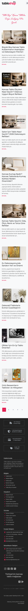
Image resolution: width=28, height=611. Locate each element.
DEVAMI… (4, 65)
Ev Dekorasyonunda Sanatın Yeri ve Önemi (12, 264)
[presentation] (14, 37)
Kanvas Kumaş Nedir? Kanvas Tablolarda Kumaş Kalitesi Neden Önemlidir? (14, 177)
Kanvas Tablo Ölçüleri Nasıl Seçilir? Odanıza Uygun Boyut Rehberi (12, 91)
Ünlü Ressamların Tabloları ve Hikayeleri (12, 386)
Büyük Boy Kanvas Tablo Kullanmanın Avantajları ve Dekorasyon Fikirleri (13, 49)
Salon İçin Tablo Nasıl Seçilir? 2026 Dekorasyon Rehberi (13, 134)
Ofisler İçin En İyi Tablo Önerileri (12, 346)
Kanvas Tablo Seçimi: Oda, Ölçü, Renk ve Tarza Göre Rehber (14, 223)
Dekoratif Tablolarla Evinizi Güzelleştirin (11, 306)
